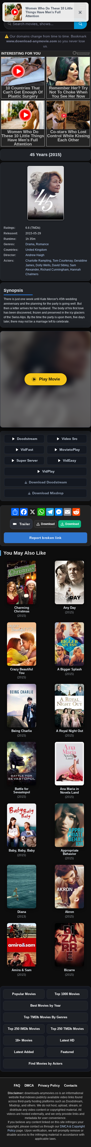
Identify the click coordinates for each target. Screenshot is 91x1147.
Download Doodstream (48, 482)
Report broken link (45, 538)
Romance (42, 244)
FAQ (17, 1085)
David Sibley (60, 265)
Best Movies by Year (45, 1005)
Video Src (69, 439)
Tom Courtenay (63, 260)
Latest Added (24, 1052)
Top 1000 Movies (67, 994)
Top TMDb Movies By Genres (45, 1017)
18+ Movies (23, 1040)
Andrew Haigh (34, 255)
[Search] (80, 23)
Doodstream (27, 439)
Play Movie (49, 379)
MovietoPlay (69, 450)
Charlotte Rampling (38, 260)
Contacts (70, 1085)
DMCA (29, 1085)
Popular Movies (24, 994)
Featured (67, 1052)
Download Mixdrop (48, 493)
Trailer (24, 524)
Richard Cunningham (54, 269)
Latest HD (67, 1040)
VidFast (27, 450)
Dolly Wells (43, 265)
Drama (29, 244)
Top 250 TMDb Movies (67, 1029)
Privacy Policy (49, 1085)
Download (48, 524)
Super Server (27, 460)
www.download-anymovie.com (32, 41)
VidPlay (48, 471)
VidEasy (69, 460)
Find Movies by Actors (45, 1063)
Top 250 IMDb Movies (24, 1029)
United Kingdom (36, 249)
